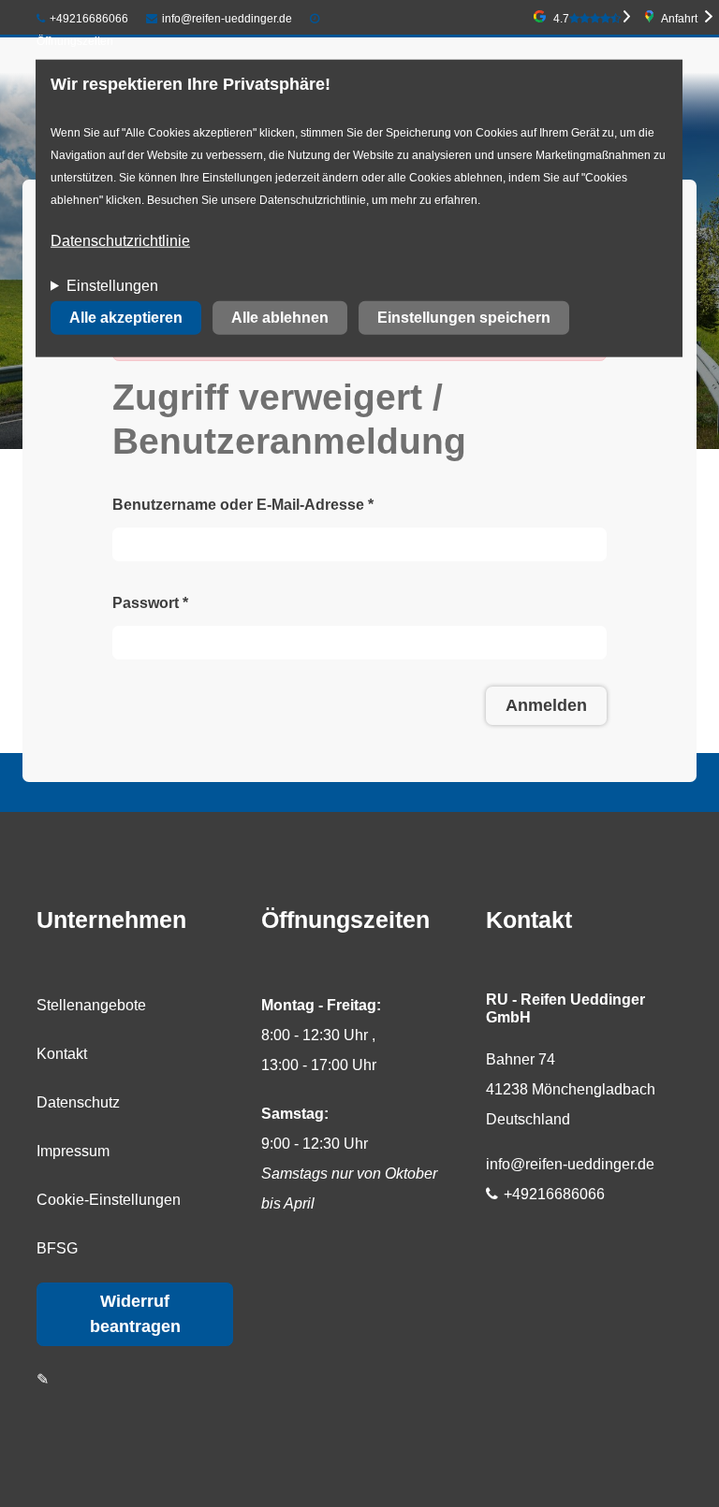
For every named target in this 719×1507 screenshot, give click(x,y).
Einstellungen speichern (463, 318)
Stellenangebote (91, 1005)
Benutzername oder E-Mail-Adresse (243, 505)
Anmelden (546, 705)
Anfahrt (679, 18)
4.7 (561, 18)
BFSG (57, 1248)
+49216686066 (89, 18)
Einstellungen (112, 286)
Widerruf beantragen (135, 1314)
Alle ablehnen (280, 318)
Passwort (150, 603)
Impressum (73, 1151)
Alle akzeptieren (126, 318)
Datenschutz (78, 1102)
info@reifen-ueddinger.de (227, 18)
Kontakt (62, 1054)
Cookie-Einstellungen (109, 1200)
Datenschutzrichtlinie (120, 241)
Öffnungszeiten (75, 41)
